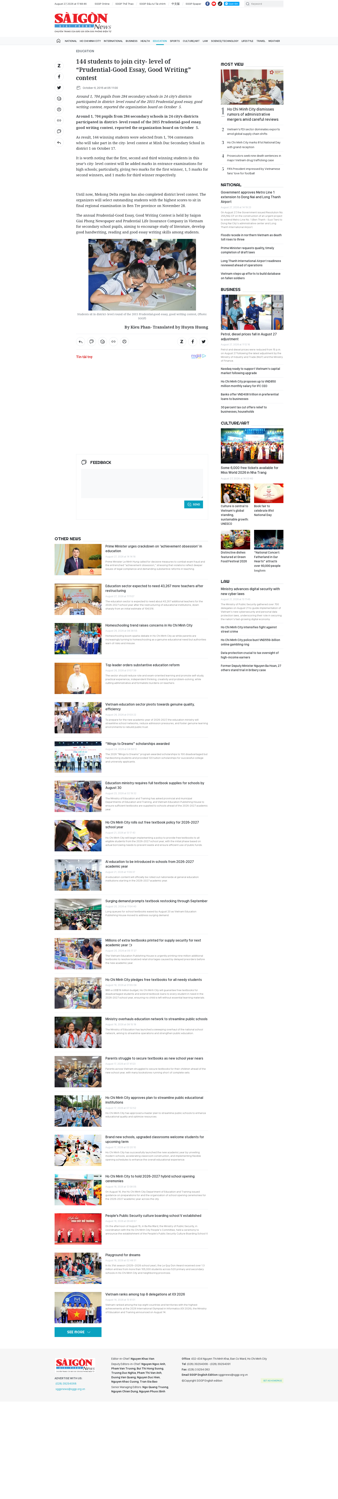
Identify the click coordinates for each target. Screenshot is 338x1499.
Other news (68, 538)
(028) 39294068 (66, 1383)
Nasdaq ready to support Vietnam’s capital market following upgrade (250, 371)
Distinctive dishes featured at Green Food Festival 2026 (234, 557)
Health (145, 40)
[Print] (59, 109)
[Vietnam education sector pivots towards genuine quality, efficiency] (78, 717)
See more (75, 1332)
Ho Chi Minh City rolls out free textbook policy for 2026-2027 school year (152, 824)
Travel (260, 40)
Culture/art (191, 40)
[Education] (59, 142)
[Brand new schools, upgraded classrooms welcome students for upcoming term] (78, 1150)
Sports (175, 40)
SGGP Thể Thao (124, 3)
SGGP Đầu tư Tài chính (152, 3)
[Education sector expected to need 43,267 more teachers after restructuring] (78, 599)
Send (196, 504)
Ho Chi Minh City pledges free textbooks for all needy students (153, 980)
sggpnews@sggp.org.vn (70, 1389)
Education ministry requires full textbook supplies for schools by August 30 (154, 785)
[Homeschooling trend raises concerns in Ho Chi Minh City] (78, 638)
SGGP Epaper (193, 3)
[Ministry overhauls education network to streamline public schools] (78, 1032)
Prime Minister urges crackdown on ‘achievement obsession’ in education (153, 548)
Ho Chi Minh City (90, 40)
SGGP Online (102, 3)
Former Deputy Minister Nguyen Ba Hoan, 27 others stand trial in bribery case (251, 668)
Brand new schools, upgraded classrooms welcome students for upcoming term (154, 1139)
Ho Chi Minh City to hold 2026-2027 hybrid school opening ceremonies (150, 1178)
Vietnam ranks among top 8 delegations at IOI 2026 (145, 1294)
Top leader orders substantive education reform (142, 665)
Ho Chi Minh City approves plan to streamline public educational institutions (154, 1100)
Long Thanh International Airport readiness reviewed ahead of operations (251, 263)
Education (160, 40)
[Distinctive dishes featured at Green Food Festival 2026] (235, 539)
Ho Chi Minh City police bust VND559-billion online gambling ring (250, 642)
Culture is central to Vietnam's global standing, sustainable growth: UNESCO (235, 515)
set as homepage (272, 1380)
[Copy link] (59, 120)
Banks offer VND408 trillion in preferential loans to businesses (250, 397)
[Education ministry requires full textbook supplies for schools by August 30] (78, 796)
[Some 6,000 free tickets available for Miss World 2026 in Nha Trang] (252, 446)
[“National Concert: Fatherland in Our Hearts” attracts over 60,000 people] (268, 539)
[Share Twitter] (59, 87)
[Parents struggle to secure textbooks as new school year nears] (78, 1071)
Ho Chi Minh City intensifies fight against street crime (249, 629)
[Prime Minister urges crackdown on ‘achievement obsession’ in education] (78, 559)
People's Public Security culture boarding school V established (153, 1216)
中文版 (176, 3)
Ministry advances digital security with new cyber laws (250, 591)
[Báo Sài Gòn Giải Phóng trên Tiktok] (220, 3)
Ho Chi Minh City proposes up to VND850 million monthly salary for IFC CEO (248, 384)
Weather (274, 40)
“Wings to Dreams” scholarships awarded (137, 744)
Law (205, 40)
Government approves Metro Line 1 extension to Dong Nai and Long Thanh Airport (251, 197)
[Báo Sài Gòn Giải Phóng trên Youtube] (213, 3)
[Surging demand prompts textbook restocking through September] (78, 914)
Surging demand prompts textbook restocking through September (156, 901)
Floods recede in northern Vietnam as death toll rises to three (251, 237)
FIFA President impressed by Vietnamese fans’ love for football (253, 171)
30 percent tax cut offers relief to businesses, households (244, 409)
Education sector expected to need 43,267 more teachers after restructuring (154, 588)
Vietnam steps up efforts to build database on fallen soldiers (250, 276)
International (113, 40)
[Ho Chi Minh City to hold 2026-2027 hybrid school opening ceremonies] (78, 1189)
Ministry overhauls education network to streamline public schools (156, 1019)
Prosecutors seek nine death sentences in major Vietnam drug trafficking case (254, 158)
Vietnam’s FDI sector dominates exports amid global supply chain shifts (253, 131)
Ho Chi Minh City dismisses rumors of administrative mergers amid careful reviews (253, 114)
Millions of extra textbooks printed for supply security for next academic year (153, 942)
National (71, 40)
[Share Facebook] (59, 76)
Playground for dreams (123, 1255)
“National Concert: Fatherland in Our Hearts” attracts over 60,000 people (267, 561)
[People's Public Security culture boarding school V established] (78, 1229)
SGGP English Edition (83, 22)
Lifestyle (247, 40)
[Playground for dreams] (78, 1268)
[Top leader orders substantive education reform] (78, 678)
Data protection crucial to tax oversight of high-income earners (250, 655)
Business (132, 40)
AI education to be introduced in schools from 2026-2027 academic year (149, 864)
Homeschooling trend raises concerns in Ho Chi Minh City (148, 625)
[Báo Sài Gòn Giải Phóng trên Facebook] (207, 3)
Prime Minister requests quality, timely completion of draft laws (247, 250)
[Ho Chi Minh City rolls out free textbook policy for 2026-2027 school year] (78, 835)
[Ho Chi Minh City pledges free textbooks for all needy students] (78, 993)
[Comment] (59, 131)
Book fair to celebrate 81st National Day (264, 510)
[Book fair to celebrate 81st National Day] (268, 493)
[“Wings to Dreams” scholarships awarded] (78, 757)
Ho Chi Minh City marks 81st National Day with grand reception (253, 144)
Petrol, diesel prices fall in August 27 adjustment (249, 336)
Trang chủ (58, 41)
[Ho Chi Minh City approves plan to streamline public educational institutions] (78, 1111)
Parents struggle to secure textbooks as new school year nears (154, 1058)
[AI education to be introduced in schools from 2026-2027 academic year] (78, 875)
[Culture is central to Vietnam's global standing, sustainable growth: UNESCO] (235, 493)
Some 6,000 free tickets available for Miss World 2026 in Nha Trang (249, 470)
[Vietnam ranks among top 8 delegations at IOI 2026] (78, 1307)
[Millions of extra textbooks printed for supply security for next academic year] (78, 953)
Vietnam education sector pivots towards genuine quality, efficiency (150, 706)
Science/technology (224, 40)
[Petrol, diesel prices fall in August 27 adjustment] (252, 312)
